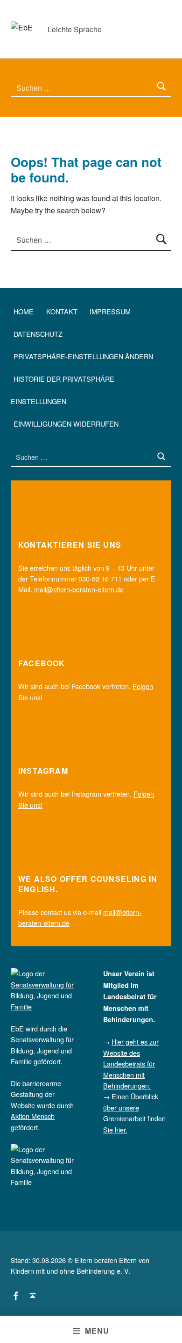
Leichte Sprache (75, 29)
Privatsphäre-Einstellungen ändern (83, 356)
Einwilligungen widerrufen (66, 423)
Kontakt (61, 311)
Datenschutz (38, 334)
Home (24, 311)
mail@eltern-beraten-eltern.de (79, 589)
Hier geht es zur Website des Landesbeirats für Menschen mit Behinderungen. (131, 1063)
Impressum (110, 311)
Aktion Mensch (33, 1116)
